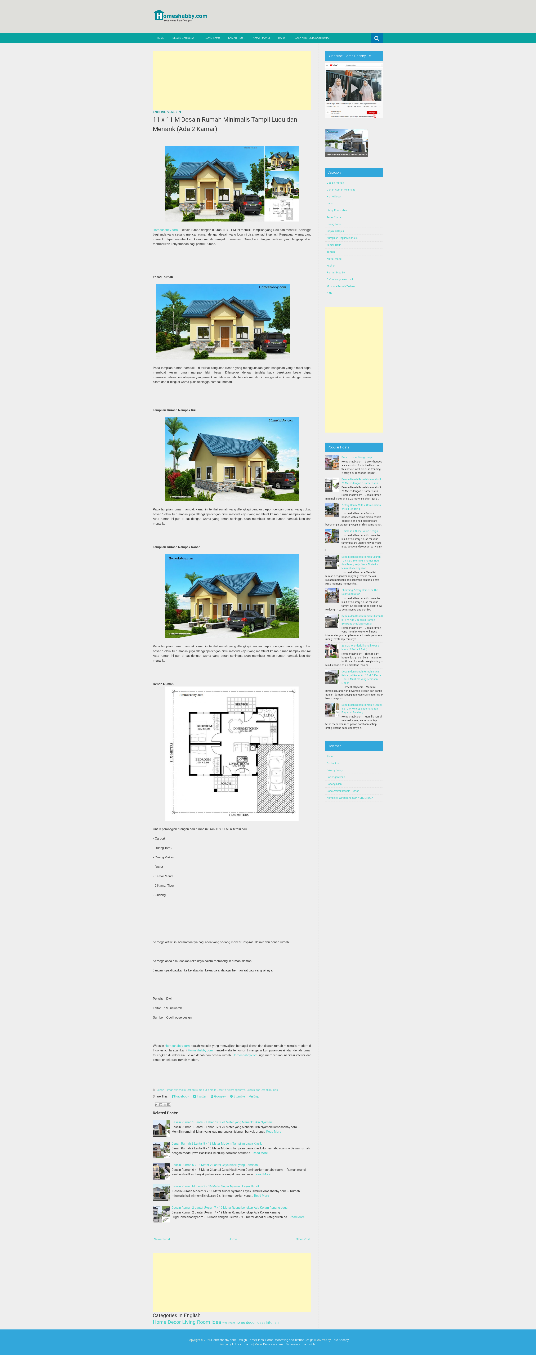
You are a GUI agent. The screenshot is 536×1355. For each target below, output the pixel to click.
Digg (256, 1096)
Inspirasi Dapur (335, 231)
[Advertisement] (232, 80)
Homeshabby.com (165, 230)
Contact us (333, 763)
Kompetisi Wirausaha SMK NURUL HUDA (350, 797)
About (330, 756)
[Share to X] (165, 1105)
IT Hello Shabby (242, 1344)
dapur (330, 203)
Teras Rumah (334, 217)
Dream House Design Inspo (357, 457)
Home (160, 37)
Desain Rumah (335, 182)
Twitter (201, 1096)
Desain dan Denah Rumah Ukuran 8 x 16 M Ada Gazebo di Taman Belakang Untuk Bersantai (362, 620)
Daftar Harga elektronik (340, 279)
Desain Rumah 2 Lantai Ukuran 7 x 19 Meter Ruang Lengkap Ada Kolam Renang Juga (229, 1207)
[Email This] (157, 1105)
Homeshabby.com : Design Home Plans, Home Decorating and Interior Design (262, 1340)
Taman (331, 251)
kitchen (272, 1322)
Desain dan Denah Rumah (262, 1089)
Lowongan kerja (336, 777)
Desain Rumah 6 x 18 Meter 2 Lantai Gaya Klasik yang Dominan (215, 1165)
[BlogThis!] (161, 1105)
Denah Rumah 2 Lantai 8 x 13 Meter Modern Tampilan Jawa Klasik (217, 1143)
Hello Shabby (340, 1340)
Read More (273, 1131)
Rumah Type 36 (336, 272)
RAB (329, 293)
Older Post (303, 1239)
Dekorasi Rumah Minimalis (281, 1344)
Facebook (182, 1096)
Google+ (219, 1096)
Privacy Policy (335, 770)
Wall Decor (228, 1323)
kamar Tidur (334, 244)
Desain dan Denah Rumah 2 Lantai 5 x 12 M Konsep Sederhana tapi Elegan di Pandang (361, 708)
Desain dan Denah (184, 37)
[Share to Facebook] (169, 1105)
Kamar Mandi (261, 37)
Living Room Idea (201, 1322)
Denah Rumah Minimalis (171, 1089)
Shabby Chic (309, 1344)
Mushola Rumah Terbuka (341, 286)
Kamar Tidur (236, 37)
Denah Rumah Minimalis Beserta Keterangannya (216, 1089)
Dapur (282, 37)
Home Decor (167, 1322)
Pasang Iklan (334, 784)
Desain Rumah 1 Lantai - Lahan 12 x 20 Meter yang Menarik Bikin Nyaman (222, 1122)
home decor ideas (250, 1322)
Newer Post (162, 1239)
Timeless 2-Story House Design (359, 531)
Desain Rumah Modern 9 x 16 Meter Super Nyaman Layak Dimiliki (216, 1186)
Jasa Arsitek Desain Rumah (312, 37)
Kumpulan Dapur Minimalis (342, 238)
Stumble (239, 1096)
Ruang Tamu (212, 37)
